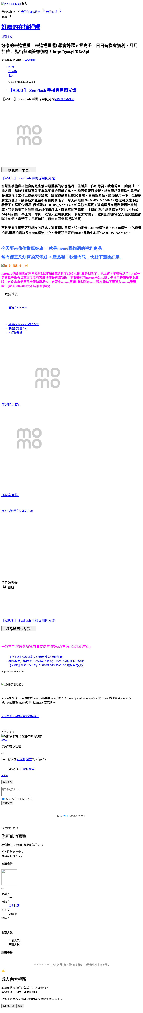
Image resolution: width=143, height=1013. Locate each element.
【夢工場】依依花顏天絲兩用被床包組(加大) (35, 656)
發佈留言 (7, 803)
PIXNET (45, 964)
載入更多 (7, 782)
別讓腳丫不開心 (64, 99)
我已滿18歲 (8, 1006)
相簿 (11, 67)
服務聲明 (104, 964)
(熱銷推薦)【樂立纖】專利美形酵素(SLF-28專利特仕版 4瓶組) (46, 661)
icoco (4, 739)
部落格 (12, 71)
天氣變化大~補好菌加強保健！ (20, 716)
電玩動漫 (28, 769)
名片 (11, 75)
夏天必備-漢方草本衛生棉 (17, 510)
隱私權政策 (91, 964)
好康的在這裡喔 (20, 27)
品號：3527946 (17, 307)
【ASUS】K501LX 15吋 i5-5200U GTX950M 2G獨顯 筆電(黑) (45, 665)
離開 (20, 1006)
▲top (4, 775)
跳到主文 (7, 36)
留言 (29, 759)
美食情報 (30, 60)
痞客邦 (21, 759)
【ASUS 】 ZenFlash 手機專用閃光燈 (42, 90)
